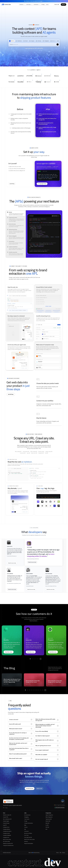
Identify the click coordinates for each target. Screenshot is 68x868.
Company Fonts (6, 837)
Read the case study (12, 563)
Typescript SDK (49, 819)
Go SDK (47, 825)
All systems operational (60, 807)
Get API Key (12, 183)
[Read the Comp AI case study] (47, 82)
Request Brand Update (28, 843)
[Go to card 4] (36, 659)
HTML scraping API (33, 451)
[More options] (58, 216)
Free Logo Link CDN (28, 837)
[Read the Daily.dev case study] (29, 82)
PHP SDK (47, 827)
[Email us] (3, 807)
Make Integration (49, 817)
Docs (47, 4)
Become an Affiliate (28, 833)
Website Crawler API (7, 815)
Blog (25, 825)
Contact (26, 827)
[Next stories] (40, 659)
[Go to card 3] (34, 659)
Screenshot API (23, 452)
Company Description (7, 831)
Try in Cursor (55, 215)
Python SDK (48, 821)
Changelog (26, 817)
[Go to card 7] (37, 690)
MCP (46, 829)
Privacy (63, 852)
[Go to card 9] (41, 690)
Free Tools (26, 835)
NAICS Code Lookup (7, 839)
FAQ (25, 829)
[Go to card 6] (35, 690)
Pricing (43, 4)
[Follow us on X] (5, 807)
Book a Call (57, 4)
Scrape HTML (5, 817)
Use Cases (28, 4)
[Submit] (58, 44)
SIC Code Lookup (6, 841)
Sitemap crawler (41, 451)
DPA (60, 852)
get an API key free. (30, 48)
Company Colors (6, 827)
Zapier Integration (49, 815)
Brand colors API (34, 452)
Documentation (27, 815)
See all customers (34, 620)
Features (21, 4)
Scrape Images (6, 821)
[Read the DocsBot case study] (20, 82)
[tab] (15, 213)
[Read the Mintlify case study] (29, 76)
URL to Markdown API (7, 819)
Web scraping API (18, 451)
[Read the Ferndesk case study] (11, 82)
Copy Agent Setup (42, 183)
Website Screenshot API (8, 843)
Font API (46, 452)
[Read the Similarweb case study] (47, 76)
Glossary (26, 841)
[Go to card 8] (39, 690)
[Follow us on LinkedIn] (6, 807)
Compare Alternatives (28, 823)
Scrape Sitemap (6, 823)
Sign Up (63, 4)
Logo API (28, 452)
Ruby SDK (47, 823)
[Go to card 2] (32, 659)
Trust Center (26, 819)
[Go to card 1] (30, 659)
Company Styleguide (7, 835)
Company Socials (6, 833)
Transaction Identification (8, 845)
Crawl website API (26, 451)
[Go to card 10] (43, 690)
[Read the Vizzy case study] (38, 82)
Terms (57, 852)
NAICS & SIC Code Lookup (29, 839)
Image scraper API (48, 451)
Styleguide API (41, 452)
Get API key (10, 394)
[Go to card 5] (38, 659)
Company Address (6, 829)
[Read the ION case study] (56, 82)
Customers (36, 4)
